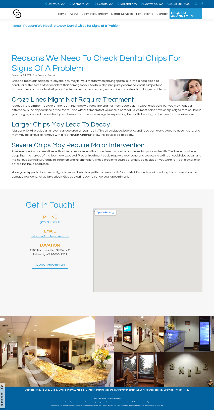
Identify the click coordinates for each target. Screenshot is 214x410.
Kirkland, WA (128, 4)
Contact (162, 13)
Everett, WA (104, 4)
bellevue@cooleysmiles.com (50, 236)
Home (62, 13)
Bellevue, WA (56, 4)
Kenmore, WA (80, 4)
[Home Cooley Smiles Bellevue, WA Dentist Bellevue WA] (17, 13)
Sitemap (168, 390)
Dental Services (122, 13)
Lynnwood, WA (153, 4)
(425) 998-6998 (50, 222)
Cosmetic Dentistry (95, 13)
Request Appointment (183, 14)
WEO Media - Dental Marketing (87, 390)
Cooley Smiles (58, 390)
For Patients (144, 13)
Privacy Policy (182, 390)
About (74, 13)
